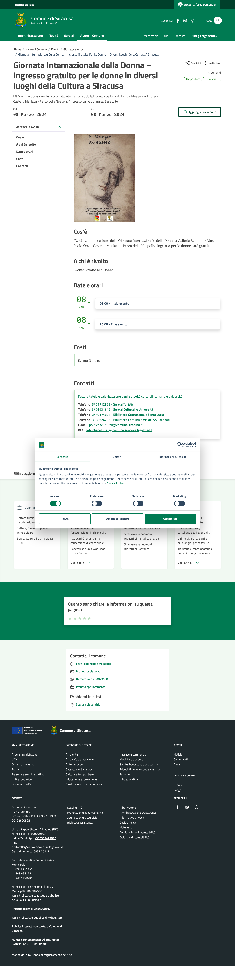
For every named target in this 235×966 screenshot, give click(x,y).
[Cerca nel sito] (218, 20)
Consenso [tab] (62, 457)
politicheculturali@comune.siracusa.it (115, 424)
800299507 (38, 833)
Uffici (15, 759)
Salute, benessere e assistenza (139, 764)
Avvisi (177, 764)
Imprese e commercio (133, 754)
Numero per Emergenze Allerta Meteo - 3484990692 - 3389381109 (37, 941)
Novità (53, 35)
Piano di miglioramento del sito (52, 955)
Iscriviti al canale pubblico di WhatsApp (37, 917)
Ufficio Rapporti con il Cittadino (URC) (35, 829)
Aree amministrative (24, 754)
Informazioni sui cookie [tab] (172, 457)
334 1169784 (24, 878)
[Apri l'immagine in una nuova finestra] (147, 178)
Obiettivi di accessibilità (134, 837)
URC (166, 36)
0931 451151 (24, 869)
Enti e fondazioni (22, 779)
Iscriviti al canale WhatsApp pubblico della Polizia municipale (35, 897)
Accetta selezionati (117, 519)
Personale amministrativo (28, 774)
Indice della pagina (27, 127)
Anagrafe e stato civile (80, 759)
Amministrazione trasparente (138, 812)
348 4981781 (24, 873)
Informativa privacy (132, 817)
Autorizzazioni (75, 764)
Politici (16, 769)
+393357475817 (45, 838)
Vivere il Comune (92, 35)
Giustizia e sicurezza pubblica (84, 784)
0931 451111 (42, 851)
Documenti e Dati (22, 784)
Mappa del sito (21, 955)
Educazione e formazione (81, 779)
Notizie (178, 754)
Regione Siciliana (24, 4)
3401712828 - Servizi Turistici (113, 404)
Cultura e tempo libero (80, 774)
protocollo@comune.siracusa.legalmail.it (37, 847)
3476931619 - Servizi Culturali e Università (122, 409)
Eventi (178, 785)
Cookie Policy (115, 483)
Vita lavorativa (129, 779)
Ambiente (72, 754)
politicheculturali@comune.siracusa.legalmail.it (118, 430)
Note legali (126, 827)
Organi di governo (23, 764)
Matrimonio (151, 36)
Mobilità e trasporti (132, 759)
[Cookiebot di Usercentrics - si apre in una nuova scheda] (180, 444)
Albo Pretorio (128, 807)
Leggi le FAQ (75, 807)
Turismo (125, 774)
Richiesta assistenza (80, 822)
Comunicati (181, 759)
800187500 (34, 891)
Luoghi (178, 790)
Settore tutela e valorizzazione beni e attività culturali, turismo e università (130, 396)
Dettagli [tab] (117, 457)
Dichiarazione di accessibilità (137, 832)
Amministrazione (30, 35)
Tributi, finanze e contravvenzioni (140, 769)
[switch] (97, 503)
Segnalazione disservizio (82, 817)
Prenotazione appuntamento (85, 812)
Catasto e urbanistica (79, 769)
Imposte (180, 36)
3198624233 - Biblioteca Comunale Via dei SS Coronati (131, 419)
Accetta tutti (170, 519)
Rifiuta (65, 519)
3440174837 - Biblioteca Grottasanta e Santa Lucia (128, 414)
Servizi (69, 35)
